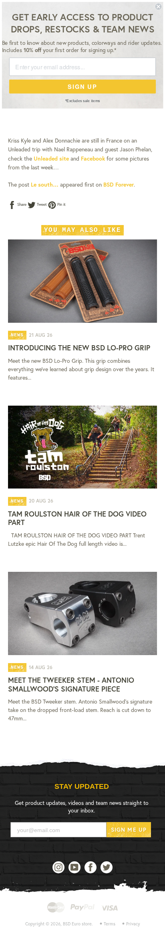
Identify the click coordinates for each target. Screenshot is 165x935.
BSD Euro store (77, 924)
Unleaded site (51, 158)
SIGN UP (82, 86)
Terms (109, 924)
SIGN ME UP (129, 829)
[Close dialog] (158, 6)
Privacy (133, 924)
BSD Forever (118, 184)
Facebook (93, 158)
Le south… (44, 184)
